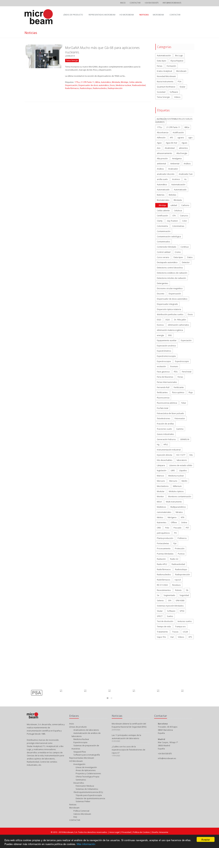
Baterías (160, 194)
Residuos (176, 585)
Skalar (182, 86)
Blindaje (124, 82)
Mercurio (161, 481)
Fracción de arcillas (165, 423)
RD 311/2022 (162, 585)
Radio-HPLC (162, 564)
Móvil (159, 501)
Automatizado (163, 189)
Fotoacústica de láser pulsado (170, 413)
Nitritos (160, 517)
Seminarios (80, 779)
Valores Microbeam (82, 814)
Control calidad (163, 252)
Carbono (185, 205)
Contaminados (163, 241)
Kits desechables (164, 460)
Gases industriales (165, 434)
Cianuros (184, 215)
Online (184, 522)
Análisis (187, 163)
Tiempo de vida (164, 626)
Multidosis (161, 507)
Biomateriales (163, 200)
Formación (171, 66)
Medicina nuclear (123, 85)
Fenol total (186, 371)
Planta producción (165, 538)
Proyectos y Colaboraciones (88, 773)
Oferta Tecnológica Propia (87, 776)
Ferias (159, 66)
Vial (172, 637)
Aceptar (205, 839)
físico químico (178, 392)
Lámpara (161, 465)
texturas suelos (185, 621)
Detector (186, 262)
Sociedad (161, 92)
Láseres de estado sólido (180, 465)
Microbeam (158, 14)
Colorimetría (162, 226)
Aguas (184, 142)
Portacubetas (163, 543)
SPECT (160, 616)
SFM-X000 (180, 600)
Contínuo (185, 246)
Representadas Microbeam (102, 14)
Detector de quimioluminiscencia (90, 798)
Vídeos (181, 637)
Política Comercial (81, 810)
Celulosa (178, 210)
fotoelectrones (163, 418)
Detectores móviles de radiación (171, 278)
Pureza (181, 553)
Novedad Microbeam (166, 76)
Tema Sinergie (163, 97)
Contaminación (163, 231)
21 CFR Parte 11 (87, 82)
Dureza (160, 324)
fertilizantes (162, 392)
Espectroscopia (164, 361)
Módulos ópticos (176, 491)
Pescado (177, 527)
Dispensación (71, 85)
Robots (178, 590)
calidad (173, 205)
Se (158, 595)
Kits (191, 455)
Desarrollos (78, 782)
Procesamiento (164, 548)
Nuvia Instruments (165, 81)
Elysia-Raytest (177, 60)
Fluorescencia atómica (167, 403)
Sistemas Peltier (82, 801)
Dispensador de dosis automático (93, 85)
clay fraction (172, 220)
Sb (187, 590)
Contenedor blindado (166, 246)
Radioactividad (139, 85)
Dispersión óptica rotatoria (169, 309)
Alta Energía (181, 153)
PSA (179, 81)
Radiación (161, 559)
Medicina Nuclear (81, 739)
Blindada (116, 82)
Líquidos (183, 470)
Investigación (79, 764)
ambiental (161, 163)
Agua (159, 142)
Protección (179, 548)
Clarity (160, 220)
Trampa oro (180, 626)
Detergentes (162, 283)
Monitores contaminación (179, 496)
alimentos (183, 148)
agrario (180, 137)
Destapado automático (167, 262)
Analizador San (186, 174)
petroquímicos (163, 533)
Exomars (174, 366)
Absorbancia (162, 132)
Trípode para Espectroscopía (88, 795)
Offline (174, 522)
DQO (159, 319)
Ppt (174, 543)
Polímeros (182, 538)
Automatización (164, 55)
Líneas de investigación (86, 767)
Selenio (160, 600)
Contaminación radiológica (169, 236)
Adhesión (161, 137)
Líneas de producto (73, 14)
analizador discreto (165, 174)
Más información (86, 844)
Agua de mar (171, 142)
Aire (158, 148)
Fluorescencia (163, 397)
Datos (190, 257)
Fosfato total (162, 408)
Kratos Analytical (164, 71)
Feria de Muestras (165, 376)
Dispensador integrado (167, 304)
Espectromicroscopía (166, 356)
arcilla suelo (162, 179)
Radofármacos (163, 579)
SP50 (182, 611)
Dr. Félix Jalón (180, 319)
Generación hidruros (166, 439)
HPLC (166, 444)
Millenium (177, 486)
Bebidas (172, 194)
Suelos (170, 616)
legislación (161, 470)
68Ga (97, 82)
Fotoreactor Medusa (84, 785)
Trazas (175, 631)
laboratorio (182, 460)
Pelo (167, 527)
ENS (170, 335)
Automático (106, 82)
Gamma (179, 429)
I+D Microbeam (126, 14)
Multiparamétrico (178, 507)
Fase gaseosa (163, 371)
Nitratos (179, 512)
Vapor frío (161, 637)
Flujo (191, 392)
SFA (169, 600)
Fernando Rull (163, 387)
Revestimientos (164, 590)
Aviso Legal (114, 832)
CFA (174, 215)
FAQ (75, 817)
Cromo (178, 252)
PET (187, 527)
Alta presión (162, 158)
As (185, 179)
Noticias (144, 14)
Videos (177, 97)
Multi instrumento (174, 501)
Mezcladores (163, 486)
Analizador (173, 168)
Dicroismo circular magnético (170, 288)
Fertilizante (179, 387)
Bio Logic (179, 55)
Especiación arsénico (166, 345)
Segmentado (169, 595)
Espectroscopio (182, 361)
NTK (182, 517)
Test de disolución (165, 621)
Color (184, 220)
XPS (190, 637)
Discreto (160, 293)
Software (174, 92)
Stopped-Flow (79, 751)
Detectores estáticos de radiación (172, 272)
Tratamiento (162, 631)
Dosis (112, 85)
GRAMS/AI (184, 439)
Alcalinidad (170, 148)
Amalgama (177, 158)
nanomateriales (164, 512)
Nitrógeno (172, 517)
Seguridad (184, 595)
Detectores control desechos (170, 267)
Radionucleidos (100, 88)
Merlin (184, 481)
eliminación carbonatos (178, 324)
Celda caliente (135, 82)
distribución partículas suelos (170, 314)
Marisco (160, 475)
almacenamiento (164, 153)
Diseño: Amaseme (160, 832)
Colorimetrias (178, 226)
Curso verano (163, 257)
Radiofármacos (72, 88)
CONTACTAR (135, 2)
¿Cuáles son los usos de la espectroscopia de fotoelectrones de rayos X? (128, 749)
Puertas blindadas (165, 553)
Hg (158, 444)
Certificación (162, 215)
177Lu (77, 82)
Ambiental (174, 163)
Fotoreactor (180, 418)
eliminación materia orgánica (170, 330)
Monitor (160, 496)
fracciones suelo (164, 429)
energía (160, 335)
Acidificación (178, 132)
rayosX (178, 579)
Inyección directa (164, 455)
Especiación (186, 340)
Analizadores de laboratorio (86, 730)
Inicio (123, 2)
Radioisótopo (86, 88)
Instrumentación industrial (169, 449)
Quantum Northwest (166, 86)
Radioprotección (115, 88)
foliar (183, 403)
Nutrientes (161, 522)
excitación (161, 366)
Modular (160, 491)
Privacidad (126, 832)
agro (190, 137)
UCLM (185, 631)
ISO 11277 (180, 455)
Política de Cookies (141, 832)
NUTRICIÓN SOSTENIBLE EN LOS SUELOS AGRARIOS (173, 120)
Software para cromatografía (86, 754)
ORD (159, 527)
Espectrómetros (164, 350)
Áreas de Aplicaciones (85, 770)
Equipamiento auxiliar (167, 340)
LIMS (173, 470)
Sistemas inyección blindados (170, 605)
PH (175, 533)
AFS (171, 137)
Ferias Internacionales (167, 382)
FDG (176, 371)
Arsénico (176, 179)
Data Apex (161, 60)
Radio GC (174, 559)
